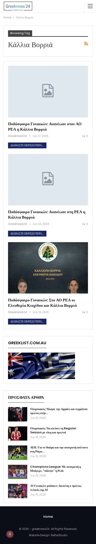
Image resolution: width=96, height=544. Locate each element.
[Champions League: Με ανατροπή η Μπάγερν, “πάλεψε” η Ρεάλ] (17, 472)
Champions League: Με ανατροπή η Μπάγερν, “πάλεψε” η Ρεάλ (55, 469)
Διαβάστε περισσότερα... (27, 145)
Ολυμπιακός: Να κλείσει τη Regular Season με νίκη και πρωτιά (53, 430)
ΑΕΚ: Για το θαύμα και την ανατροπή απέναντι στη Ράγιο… (59, 449)
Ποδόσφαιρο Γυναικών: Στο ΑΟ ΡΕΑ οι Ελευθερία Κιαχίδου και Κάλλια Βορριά (42, 302)
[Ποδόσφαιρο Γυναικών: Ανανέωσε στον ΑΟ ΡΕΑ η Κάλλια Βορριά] (48, 91)
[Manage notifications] (9, 534)
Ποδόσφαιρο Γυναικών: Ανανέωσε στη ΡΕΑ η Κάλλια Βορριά (46, 214)
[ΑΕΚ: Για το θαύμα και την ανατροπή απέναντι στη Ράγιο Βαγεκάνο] (17, 452)
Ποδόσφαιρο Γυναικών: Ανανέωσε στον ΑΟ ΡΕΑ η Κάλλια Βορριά (44, 126)
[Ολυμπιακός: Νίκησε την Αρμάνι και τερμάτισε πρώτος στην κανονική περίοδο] (17, 414)
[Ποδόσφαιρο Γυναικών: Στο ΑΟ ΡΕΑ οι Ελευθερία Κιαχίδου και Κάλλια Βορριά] (48, 268)
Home (48, 516)
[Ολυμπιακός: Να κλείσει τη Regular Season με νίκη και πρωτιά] (17, 433)
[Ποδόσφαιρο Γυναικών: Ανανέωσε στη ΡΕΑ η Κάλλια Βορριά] (48, 179)
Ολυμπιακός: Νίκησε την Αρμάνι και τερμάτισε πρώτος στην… (59, 411)
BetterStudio (59, 535)
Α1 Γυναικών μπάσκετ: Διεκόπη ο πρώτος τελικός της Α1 (55, 488)
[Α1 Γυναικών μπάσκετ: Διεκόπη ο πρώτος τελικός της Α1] (17, 491)
